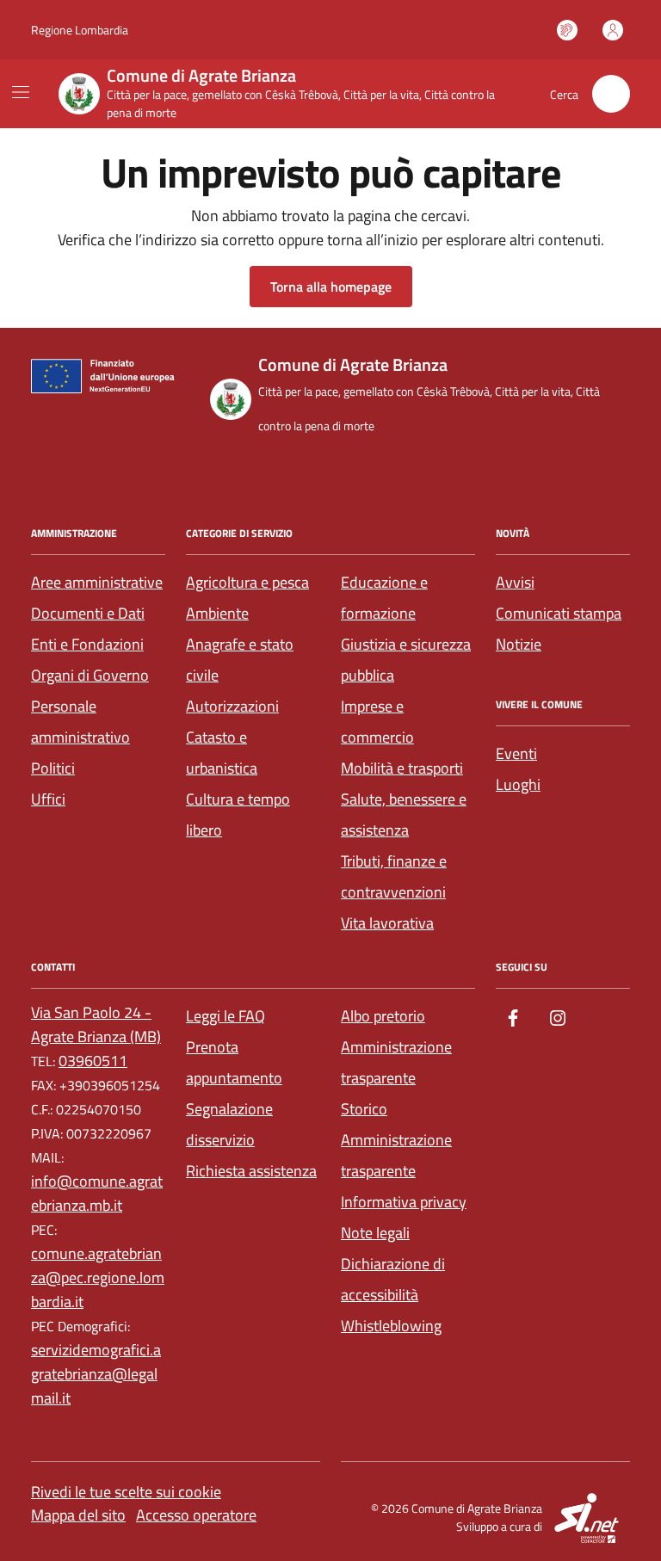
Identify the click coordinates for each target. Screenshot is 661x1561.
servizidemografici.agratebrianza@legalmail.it (96, 1374)
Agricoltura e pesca (247, 582)
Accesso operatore (196, 1515)
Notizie (518, 644)
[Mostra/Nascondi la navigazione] (20, 92)
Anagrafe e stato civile (239, 659)
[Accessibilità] (567, 30)
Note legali (375, 1232)
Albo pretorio (383, 1015)
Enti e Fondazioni (87, 644)
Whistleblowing (391, 1325)
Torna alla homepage (331, 286)
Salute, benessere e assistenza (403, 814)
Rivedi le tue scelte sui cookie (126, 1491)
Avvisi (515, 582)
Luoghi (518, 784)
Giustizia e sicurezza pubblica (406, 659)
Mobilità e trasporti (402, 768)
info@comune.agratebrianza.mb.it (97, 1193)
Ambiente (217, 613)
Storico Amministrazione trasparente (396, 1139)
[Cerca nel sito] (611, 94)
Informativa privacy (403, 1201)
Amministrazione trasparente (396, 1062)
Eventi (516, 753)
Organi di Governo (90, 675)
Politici (53, 768)
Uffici (48, 799)
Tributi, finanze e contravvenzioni (394, 876)
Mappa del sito (78, 1515)
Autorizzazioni (232, 706)
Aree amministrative (97, 582)
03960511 (93, 1060)
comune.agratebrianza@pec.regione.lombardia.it (97, 1277)
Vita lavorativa (387, 923)
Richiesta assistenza (251, 1170)
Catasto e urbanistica (221, 752)
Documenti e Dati (88, 613)
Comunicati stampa (558, 613)
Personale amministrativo (80, 721)
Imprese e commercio (377, 721)
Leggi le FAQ (225, 1015)
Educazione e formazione (384, 598)
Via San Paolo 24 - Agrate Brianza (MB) (96, 1024)
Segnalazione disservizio (229, 1124)
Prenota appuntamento (234, 1062)
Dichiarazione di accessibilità (393, 1279)
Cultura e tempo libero (238, 814)
